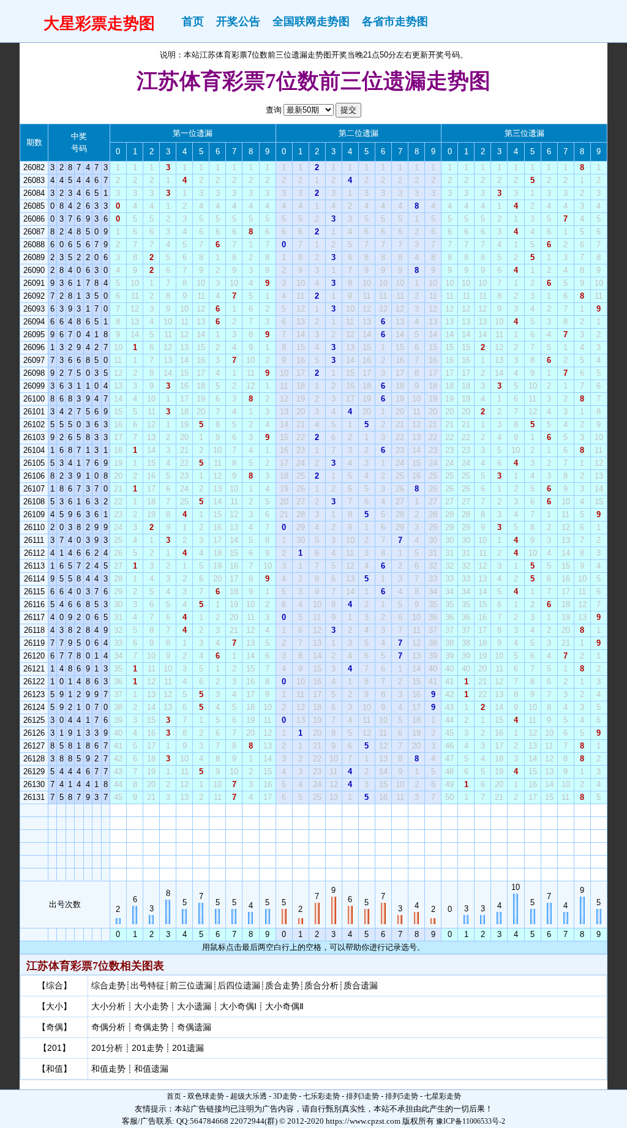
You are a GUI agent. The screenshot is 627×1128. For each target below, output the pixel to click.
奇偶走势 (151, 1027)
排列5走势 (401, 1096)
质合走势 (282, 985)
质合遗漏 (361, 985)
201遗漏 (188, 1048)
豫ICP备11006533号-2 (470, 1121)
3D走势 (285, 1096)
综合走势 (108, 985)
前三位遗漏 (191, 985)
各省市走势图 (395, 21)
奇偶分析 (108, 1027)
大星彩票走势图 (99, 23)
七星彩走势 (442, 1096)
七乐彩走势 (321, 1096)
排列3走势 (362, 1096)
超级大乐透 (248, 1096)
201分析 (107, 1048)
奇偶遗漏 (194, 1027)
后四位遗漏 (238, 985)
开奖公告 (238, 21)
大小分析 (108, 1006)
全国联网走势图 (311, 21)
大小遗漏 (194, 1006)
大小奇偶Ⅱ (284, 1006)
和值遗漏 (151, 1069)
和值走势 (108, 1069)
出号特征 (147, 985)
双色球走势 (205, 1096)
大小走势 (151, 1006)
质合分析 (321, 985)
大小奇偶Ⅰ (238, 1006)
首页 (193, 21)
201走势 (147, 1048)
